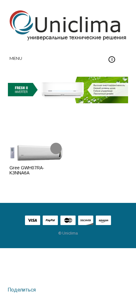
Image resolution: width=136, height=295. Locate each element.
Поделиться (21, 289)
